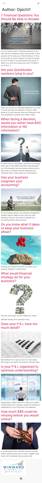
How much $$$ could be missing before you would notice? (20, 415)
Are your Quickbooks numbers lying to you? (17, 71)
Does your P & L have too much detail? (19, 325)
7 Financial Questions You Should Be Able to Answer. (20, 17)
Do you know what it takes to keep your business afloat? (20, 228)
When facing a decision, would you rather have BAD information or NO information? (21, 124)
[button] (38, 3)
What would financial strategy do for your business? (16, 277)
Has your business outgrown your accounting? (14, 181)
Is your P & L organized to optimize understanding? (19, 368)
